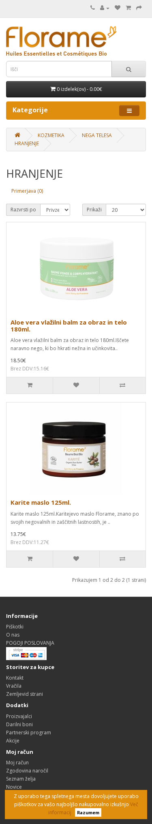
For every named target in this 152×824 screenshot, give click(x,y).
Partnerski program (28, 732)
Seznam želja (21, 778)
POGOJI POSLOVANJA (30, 642)
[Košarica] (128, 7)
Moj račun (17, 762)
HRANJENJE (27, 143)
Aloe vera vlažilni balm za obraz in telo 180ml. (69, 325)
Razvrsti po (23, 209)
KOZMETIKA (51, 135)
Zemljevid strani (24, 694)
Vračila (13, 685)
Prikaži (94, 209)
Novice (14, 786)
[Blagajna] (139, 7)
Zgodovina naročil (27, 770)
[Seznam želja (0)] (117, 7)
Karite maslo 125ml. (41, 502)
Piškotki (15, 626)
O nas (12, 634)
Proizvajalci (19, 716)
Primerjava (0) (27, 190)
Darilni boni (19, 724)
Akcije (12, 740)
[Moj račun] (104, 7)
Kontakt (15, 677)
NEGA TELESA (97, 135)
